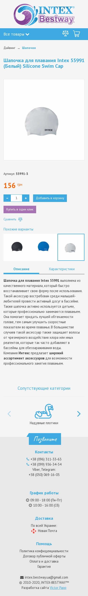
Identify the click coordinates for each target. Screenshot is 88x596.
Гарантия (44, 566)
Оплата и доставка (44, 561)
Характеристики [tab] (62, 269)
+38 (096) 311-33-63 (46, 459)
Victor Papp (58, 587)
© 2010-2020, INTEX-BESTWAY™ (44, 582)
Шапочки (29, 48)
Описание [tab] (21, 269)
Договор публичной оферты (44, 556)
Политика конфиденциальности (44, 551)
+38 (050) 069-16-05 (44, 474)
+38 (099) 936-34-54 (46, 464)
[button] (79, 411)
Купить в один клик (19, 209)
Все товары (14, 34)
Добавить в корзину (50, 198)
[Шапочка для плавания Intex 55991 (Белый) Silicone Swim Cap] (71, 247)
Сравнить (10, 219)
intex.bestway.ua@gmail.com (46, 577)
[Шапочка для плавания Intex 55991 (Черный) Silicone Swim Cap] (17, 247)
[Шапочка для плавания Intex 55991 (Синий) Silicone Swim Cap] (44, 247)
